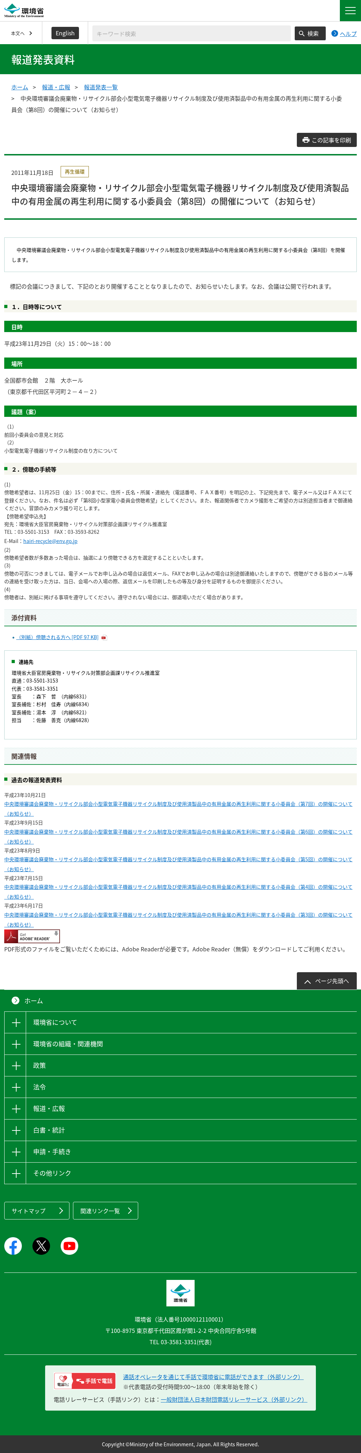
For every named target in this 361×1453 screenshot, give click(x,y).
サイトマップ (28, 1210)
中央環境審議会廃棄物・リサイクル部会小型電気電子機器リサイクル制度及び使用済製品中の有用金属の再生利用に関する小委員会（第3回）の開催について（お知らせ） (178, 919)
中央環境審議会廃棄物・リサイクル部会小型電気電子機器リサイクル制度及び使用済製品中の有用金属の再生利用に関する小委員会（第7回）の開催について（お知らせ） (178, 808)
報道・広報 (56, 87)
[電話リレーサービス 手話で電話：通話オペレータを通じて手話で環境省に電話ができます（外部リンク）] (85, 1381)
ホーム (19, 87)
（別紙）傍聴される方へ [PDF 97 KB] (57, 636)
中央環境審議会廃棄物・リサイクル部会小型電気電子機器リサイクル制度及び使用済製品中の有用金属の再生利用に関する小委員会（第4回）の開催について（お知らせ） (178, 891)
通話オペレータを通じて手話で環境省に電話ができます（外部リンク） (213, 1376)
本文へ (18, 33)
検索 (313, 33)
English (65, 33)
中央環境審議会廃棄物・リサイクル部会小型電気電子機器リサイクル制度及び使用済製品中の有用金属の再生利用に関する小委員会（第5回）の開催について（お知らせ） (178, 864)
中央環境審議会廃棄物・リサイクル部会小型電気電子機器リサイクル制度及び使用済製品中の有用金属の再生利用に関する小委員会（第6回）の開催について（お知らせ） (178, 836)
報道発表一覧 (101, 87)
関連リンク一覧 (100, 1210)
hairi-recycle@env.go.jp (50, 540)
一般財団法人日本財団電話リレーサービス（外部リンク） (234, 1399)
